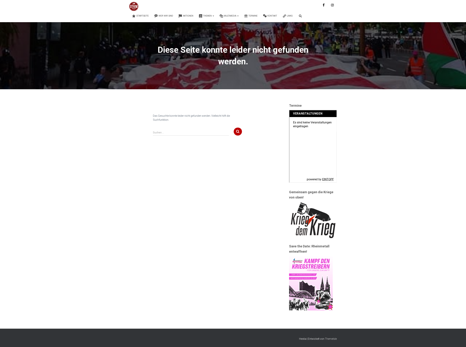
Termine (253, 16)
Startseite (142, 16)
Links (290, 16)
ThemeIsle (331, 338)
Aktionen (188, 16)
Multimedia (230, 16)
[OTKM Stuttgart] (134, 6)
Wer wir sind (166, 16)
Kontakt (272, 16)
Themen (207, 16)
